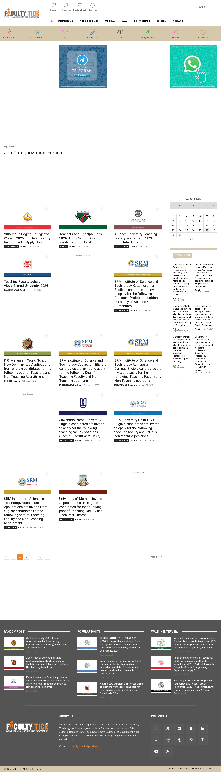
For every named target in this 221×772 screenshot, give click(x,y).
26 (193, 230)
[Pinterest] (156, 740)
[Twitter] (168, 729)
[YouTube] (156, 752)
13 (200, 220)
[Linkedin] (203, 729)
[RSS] (168, 752)
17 (40, 556)
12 (193, 220)
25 (186, 230)
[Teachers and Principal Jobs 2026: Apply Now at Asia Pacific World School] (83, 218)
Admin (23, 246)
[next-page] (47, 557)
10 (180, 220)
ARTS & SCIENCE (11, 246)
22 (213, 225)
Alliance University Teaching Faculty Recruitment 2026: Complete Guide (135, 238)
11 (186, 220)
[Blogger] (191, 729)
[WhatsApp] (191, 740)
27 (200, 230)
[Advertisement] (27, 93)
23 (173, 230)
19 (193, 225)
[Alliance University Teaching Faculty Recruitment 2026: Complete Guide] (138, 218)
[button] (200, 7)
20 (200, 225)
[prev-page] (6, 557)
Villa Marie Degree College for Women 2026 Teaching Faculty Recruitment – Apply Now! (27, 238)
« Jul (192, 238)
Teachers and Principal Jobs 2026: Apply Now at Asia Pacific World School (80, 238)
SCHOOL (63, 246)
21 (207, 225)
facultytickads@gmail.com (85, 746)
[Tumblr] (179, 740)
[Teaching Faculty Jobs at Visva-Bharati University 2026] (27, 266)
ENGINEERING (10, 527)
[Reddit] (168, 740)
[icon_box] (53, 8)
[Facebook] (156, 729)
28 (207, 230)
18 (186, 225)
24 (180, 230)
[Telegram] (179, 729)
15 (213, 220)
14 (207, 220)
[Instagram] (203, 740)
